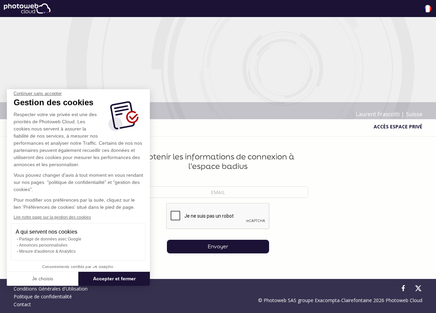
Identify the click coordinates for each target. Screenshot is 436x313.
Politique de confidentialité (43, 296)
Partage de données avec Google (50, 239)
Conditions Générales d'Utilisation (51, 288)
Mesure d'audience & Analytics (47, 251)
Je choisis (42, 278)
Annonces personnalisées (43, 245)
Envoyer (218, 246)
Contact (22, 304)
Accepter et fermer (114, 278)
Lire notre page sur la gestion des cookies (52, 217)
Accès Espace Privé (398, 126)
